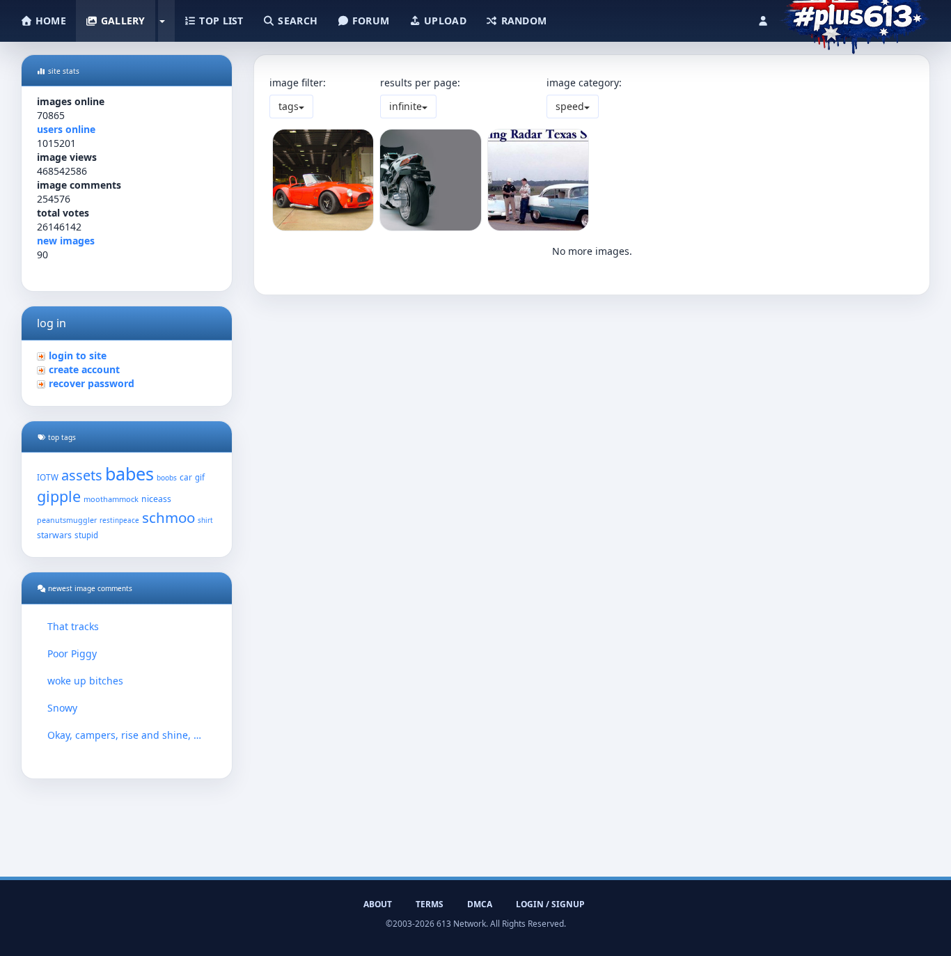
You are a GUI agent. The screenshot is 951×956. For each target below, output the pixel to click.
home (49, 20)
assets (81, 475)
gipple (59, 496)
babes (129, 473)
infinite (405, 106)
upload (443, 20)
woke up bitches (85, 680)
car (186, 477)
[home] (855, 17)
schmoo (168, 517)
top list (220, 20)
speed (570, 106)
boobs (167, 478)
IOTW (47, 477)
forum (369, 20)
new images (66, 240)
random (522, 20)
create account (84, 369)
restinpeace (119, 520)
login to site (78, 355)
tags (288, 106)
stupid (86, 535)
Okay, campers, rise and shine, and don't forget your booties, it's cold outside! (126, 735)
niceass (156, 499)
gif (200, 477)
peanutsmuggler (67, 520)
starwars (54, 535)
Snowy (62, 707)
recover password (91, 383)
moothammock (111, 499)
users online (66, 129)
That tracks (73, 626)
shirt (205, 520)
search (296, 20)
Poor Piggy (72, 653)
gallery (121, 20)
